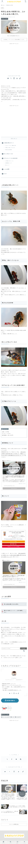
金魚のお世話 (6, 714)
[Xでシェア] (7, 759)
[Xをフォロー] (11, 78)
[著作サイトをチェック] (8, 78)
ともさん (14, 678)
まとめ (5, 173)
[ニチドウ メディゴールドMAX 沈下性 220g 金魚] (4, 533)
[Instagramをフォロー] (14, 78)
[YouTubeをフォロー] (17, 78)
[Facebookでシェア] (11, 759)
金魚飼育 (19, 717)
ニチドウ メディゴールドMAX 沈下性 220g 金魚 (16, 532)
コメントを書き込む (14, 824)
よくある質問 (6, 169)
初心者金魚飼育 (6, 717)
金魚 (13, 717)
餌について (7, 165)
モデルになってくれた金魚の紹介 (11, 158)
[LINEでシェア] (16, 759)
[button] (20, 759)
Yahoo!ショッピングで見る (13, 546)
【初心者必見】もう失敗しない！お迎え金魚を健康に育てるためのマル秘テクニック (13, 555)
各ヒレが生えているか (8, 153)
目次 (12, 138)
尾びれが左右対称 (8, 149)
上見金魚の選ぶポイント (9, 142)
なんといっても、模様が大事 (10, 145)
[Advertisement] (14, 58)
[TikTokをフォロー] (20, 78)
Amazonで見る (13, 541)
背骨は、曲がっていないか (10, 147)
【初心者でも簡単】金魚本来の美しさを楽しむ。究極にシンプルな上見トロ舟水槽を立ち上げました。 (13, 453)
